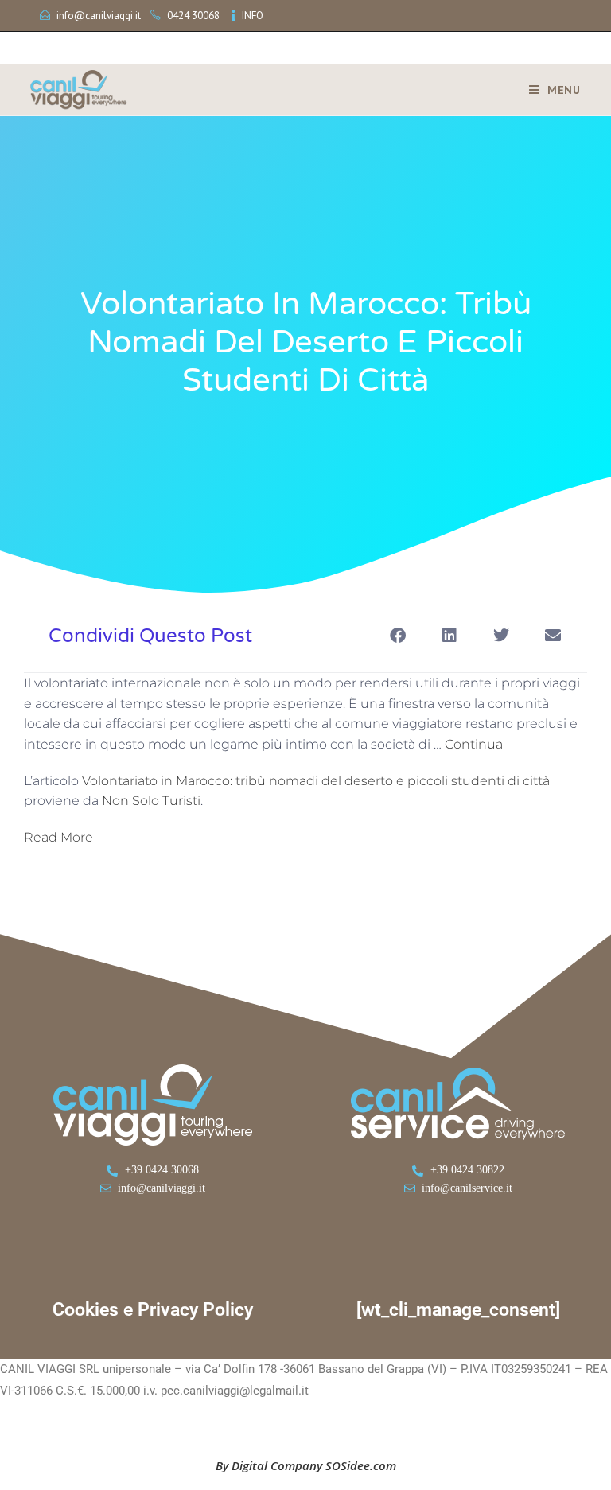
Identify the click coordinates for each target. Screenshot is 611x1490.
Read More (58, 837)
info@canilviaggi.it (98, 15)
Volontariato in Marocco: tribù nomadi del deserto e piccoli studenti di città (316, 780)
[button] (397, 635)
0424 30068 (193, 15)
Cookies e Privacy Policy (153, 1310)
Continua (474, 744)
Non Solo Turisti (151, 800)
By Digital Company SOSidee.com (306, 1465)
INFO (252, 15)
